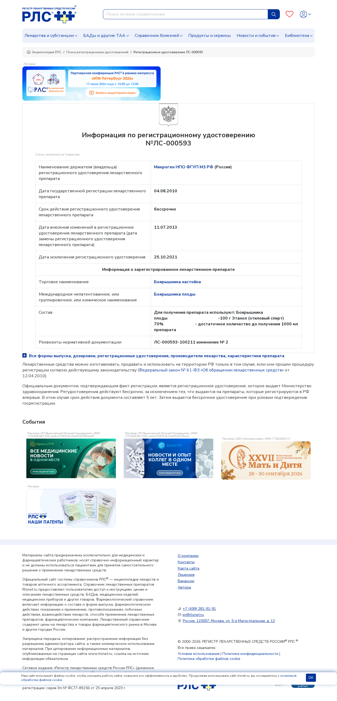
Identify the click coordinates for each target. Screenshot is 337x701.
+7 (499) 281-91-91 (199, 608)
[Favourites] (289, 14)
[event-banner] (266, 460)
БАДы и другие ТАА (104, 35)
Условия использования (199, 653)
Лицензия (186, 574)
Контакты (186, 562)
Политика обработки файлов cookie (209, 658)
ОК (311, 677)
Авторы (184, 587)
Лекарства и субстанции (49, 35)
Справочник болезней (157, 35)
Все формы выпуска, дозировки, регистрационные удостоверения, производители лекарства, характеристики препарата (156, 356)
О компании (188, 555)
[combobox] (185, 14)
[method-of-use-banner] (91, 83)
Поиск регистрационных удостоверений (97, 52)
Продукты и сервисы (209, 35)
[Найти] (274, 14)
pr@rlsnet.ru (193, 614)
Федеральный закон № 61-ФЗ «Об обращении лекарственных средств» (211, 370)
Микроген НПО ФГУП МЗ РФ (184, 167)
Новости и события (256, 35)
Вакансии (186, 581)
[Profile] (305, 14)
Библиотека (297, 35)
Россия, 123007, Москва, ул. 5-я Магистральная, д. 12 (229, 620)
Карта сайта (188, 568)
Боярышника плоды (174, 294)
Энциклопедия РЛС (46, 52)
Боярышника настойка (177, 282)
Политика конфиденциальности (250, 653)
